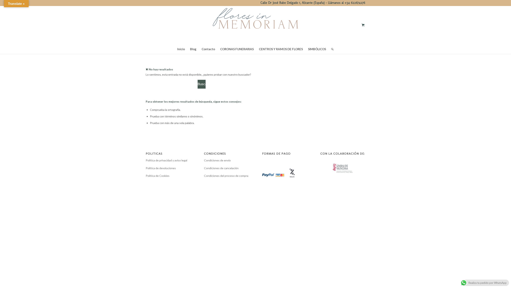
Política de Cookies (157, 175)
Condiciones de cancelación (221, 168)
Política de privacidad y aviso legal (166, 160)
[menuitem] (181, 49)
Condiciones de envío (217, 160)
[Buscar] (331, 49)
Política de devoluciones (161, 168)
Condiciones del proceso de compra (226, 175)
